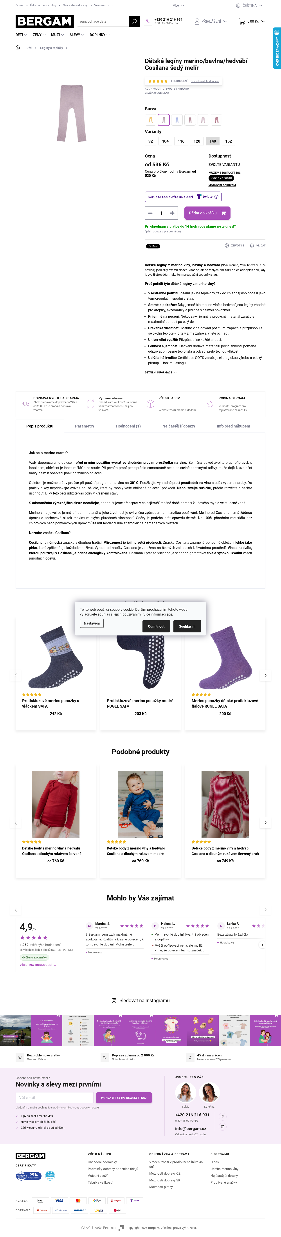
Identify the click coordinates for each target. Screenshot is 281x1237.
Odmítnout (156, 626)
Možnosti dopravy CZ (164, 1173)
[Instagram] (223, 1127)
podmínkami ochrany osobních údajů (76, 1107)
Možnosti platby (161, 1187)
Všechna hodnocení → (38, 965)
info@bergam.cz (190, 1128)
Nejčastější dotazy (75, 5)
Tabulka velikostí (100, 1182)
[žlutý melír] (150, 120)
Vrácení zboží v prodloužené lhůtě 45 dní (176, 1164)
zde (169, 614)
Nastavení (92, 623)
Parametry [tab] (84, 426)
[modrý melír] (177, 120)
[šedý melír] (163, 120)
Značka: (157, 92)
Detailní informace (158, 372)
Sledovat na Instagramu (144, 1000)
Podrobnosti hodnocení (205, 81)
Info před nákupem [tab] (233, 426)
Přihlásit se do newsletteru (124, 1097)
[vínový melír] (190, 120)
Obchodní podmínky (102, 1162)
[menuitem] (22, 35)
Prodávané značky (224, 1182)
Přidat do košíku (203, 213)
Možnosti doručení (222, 185)
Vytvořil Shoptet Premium (98, 1227)
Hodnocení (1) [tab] (128, 426)
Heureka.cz (95, 952)
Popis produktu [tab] (39, 426)
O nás (19, 5)
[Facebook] (223, 1117)
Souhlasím (187, 626)
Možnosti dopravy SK (164, 1180)
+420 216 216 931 (192, 1114)
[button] (265, 675)
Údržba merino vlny (43, 5)
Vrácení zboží (103, 5)
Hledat (134, 21)
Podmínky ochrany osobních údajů (113, 1169)
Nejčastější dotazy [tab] (178, 426)
